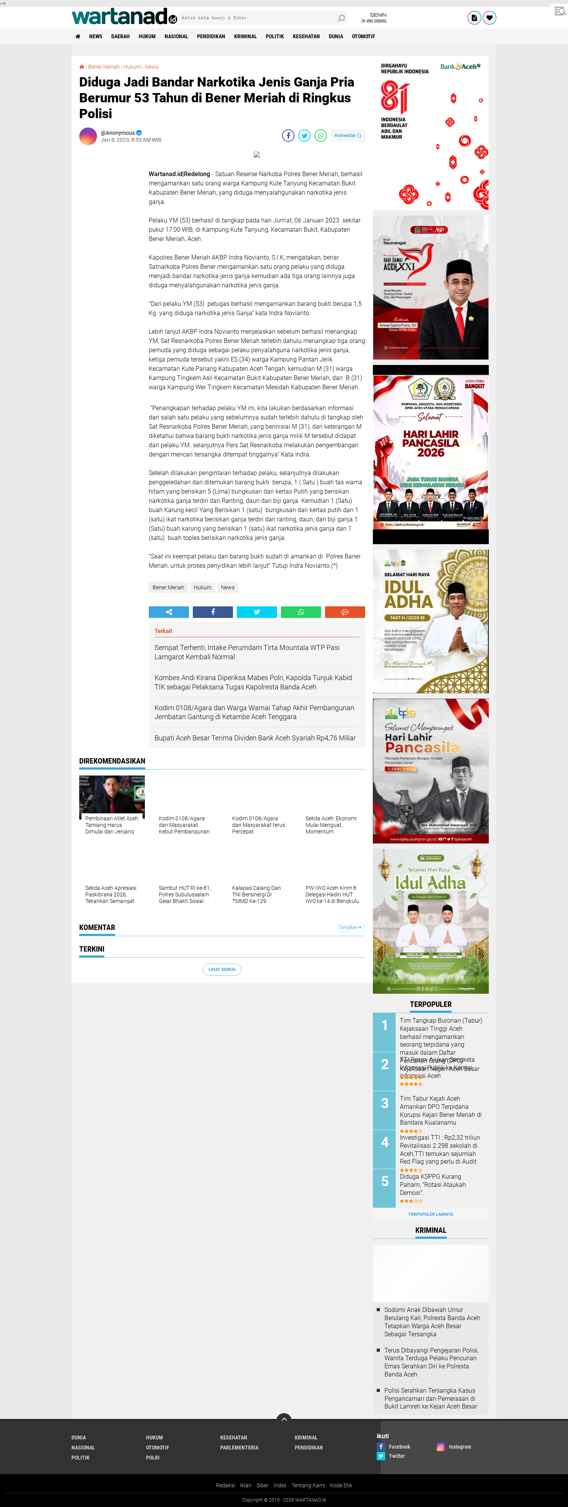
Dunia (336, 36)
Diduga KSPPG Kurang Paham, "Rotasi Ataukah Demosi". (433, 1184)
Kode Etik (341, 1485)
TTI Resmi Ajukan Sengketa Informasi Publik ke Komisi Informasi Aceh (437, 1067)
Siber (263, 1485)
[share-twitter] (304, 135)
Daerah (120, 36)
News (95, 36)
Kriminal (245, 36)
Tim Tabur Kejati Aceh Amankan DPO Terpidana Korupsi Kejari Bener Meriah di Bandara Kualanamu (441, 1110)
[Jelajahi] (559, 11)
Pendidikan (211, 36)
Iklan (246, 1485)
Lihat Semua (222, 969)
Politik (275, 36)
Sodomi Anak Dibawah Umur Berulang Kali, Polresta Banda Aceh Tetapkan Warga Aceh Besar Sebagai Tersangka (432, 1321)
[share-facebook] (288, 135)
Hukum (147, 36)
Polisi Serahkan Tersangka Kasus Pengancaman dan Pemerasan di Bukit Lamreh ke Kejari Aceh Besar (430, 1398)
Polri (153, 1457)
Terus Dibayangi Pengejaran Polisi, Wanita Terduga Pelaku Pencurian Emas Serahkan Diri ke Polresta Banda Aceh (431, 1362)
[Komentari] (345, 612)
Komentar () (348, 135)
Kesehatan (306, 36)
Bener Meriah (104, 67)
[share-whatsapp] (321, 135)
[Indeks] (474, 18)
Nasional (176, 36)
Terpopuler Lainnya (430, 1214)
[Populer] (489, 18)
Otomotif (363, 36)
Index (280, 1485)
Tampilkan (349, 927)
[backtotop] (284, 1421)
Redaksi (225, 1485)
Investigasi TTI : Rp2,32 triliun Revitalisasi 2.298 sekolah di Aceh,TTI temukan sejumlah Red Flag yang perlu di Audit (440, 1149)
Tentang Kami (308, 1485)
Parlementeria (239, 1447)
